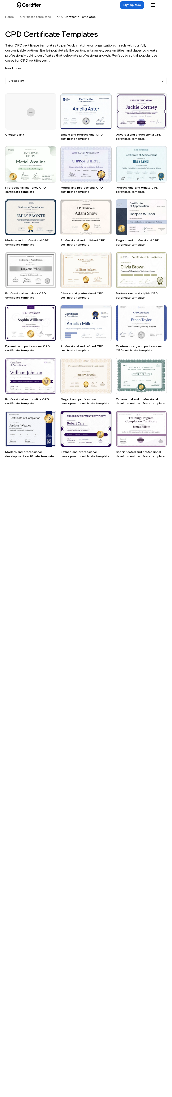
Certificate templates (35, 17)
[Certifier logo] (29, 5)
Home (9, 17)
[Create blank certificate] (30, 113)
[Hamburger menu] (152, 5)
